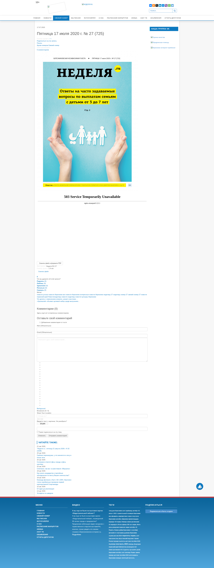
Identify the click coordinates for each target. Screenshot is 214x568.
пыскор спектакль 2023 (118, 544)
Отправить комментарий (58, 436)
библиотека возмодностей (127, 547)
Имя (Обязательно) (44, 326)
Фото (138, 524)
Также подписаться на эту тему (50, 432)
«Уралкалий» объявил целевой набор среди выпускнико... (58, 301)
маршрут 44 (113, 522)
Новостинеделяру (54, 297)
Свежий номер (53, 45)
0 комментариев (43, 50)
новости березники (55, 294)
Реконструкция (114, 541)
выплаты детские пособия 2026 (129, 541)
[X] (156, 5)
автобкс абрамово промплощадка (127, 519)
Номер (116, 530)
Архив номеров (42, 45)
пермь (119, 522)
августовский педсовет (126, 538)
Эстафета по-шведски (45, 493)
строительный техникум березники (128, 513)
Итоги (120, 524)
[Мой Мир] (163, 5)
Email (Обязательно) (44, 332)
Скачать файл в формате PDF (49, 263)
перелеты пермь (129, 536)
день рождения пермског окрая (119, 527)
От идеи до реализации (45, 489)
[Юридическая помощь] (160, 42)
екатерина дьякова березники (127, 533)
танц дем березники (115, 511)
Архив (136, 538)
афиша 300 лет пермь (129, 524)
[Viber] (166, 5)
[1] (87, 122)
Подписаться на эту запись (47, 41)
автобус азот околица (123, 552)
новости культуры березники (85, 297)
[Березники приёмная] (163, 47)
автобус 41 (133, 527)
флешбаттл (113, 533)
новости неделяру (68, 297)
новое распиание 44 (115, 549)
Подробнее (76, 534)
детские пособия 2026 (121, 555)
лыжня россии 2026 (115, 536)
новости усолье (42, 294)
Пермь (133, 552)
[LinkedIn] (160, 5)
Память (111, 530)
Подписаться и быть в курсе (161, 511)
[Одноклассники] (153, 5)
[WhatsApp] (169, 5)
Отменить (41, 436)
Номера (124, 522)
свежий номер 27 (134, 294)
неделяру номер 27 (120, 294)
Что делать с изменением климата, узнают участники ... (57, 299)
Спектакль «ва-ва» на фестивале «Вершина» (53, 469)
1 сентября (134, 530)
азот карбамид (127, 511)
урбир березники (124, 530)
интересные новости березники (91, 294)
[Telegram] (172, 5)
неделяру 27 (108, 294)
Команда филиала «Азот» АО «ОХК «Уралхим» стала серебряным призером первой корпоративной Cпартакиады (54, 482)
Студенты (125, 549)
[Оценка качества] (158, 37)
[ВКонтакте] (150, 5)
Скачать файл (43, 271)
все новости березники (71, 294)
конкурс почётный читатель (125, 558)
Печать (39, 43)
